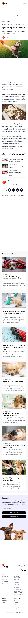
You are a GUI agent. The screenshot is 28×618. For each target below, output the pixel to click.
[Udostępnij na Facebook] (9, 190)
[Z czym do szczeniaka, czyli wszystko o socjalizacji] (14, 160)
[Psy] (4, 3)
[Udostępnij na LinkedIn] (13, 190)
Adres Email (6, 508)
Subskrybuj (13, 513)
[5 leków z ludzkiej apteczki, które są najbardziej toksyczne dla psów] (14, 309)
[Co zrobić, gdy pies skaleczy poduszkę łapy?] (14, 475)
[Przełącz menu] (24, 3)
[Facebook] (24, 565)
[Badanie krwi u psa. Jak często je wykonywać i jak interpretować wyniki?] (14, 344)
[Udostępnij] (21, 190)
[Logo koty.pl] (23, 570)
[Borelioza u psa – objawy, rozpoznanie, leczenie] (14, 409)
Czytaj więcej (12, 184)
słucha (15, 131)
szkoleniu (12, 99)
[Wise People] (14, 615)
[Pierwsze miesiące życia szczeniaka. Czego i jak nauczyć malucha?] (14, 173)
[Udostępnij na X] (17, 190)
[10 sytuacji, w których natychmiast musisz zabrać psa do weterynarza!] (14, 273)
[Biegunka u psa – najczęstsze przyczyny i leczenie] (14, 377)
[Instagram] (20, 565)
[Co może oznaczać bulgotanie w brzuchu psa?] (14, 442)
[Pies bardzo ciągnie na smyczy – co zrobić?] (14, 166)
